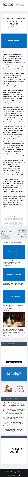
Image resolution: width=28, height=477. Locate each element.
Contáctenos (11, 475)
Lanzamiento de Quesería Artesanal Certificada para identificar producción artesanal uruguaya (13, 424)
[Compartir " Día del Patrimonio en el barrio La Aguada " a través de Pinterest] (15, 219)
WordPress (15, 472)
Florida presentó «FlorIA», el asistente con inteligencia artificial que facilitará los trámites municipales (13, 430)
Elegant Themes (13, 471)
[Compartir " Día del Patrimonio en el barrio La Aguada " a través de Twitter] (9, 219)
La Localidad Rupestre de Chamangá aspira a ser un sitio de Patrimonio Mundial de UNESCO (13, 284)
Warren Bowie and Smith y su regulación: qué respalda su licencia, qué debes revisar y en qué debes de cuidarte (14, 404)
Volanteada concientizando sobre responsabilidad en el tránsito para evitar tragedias (13, 307)
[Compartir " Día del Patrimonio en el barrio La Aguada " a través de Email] (18, 219)
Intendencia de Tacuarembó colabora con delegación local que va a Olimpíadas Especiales (14, 262)
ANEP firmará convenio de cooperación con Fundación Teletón (13, 417)
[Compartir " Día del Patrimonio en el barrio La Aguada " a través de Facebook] (6, 219)
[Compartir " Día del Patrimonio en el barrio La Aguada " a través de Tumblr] (12, 219)
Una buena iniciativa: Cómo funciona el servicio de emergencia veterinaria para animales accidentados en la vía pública (14, 331)
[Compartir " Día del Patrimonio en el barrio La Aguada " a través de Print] (21, 219)
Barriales (15, 27)
